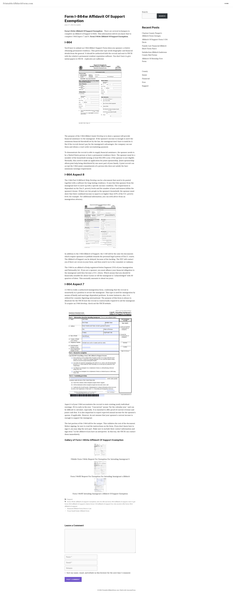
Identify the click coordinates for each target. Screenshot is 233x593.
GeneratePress (131, 590)
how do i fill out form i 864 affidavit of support (112, 502)
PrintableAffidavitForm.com (18, 3)
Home (227, 3)
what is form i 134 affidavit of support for (99, 504)
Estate (144, 75)
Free (144, 82)
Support (70, 499)
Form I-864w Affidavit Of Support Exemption (83, 31)
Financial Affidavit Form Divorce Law (79, 509)
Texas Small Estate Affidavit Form (78, 511)
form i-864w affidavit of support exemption (81, 502)
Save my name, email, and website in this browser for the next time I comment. (99, 573)
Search (145, 12)
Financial (146, 78)
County (145, 71)
